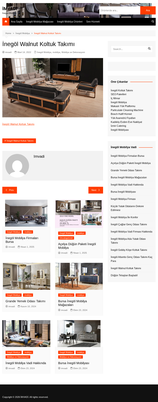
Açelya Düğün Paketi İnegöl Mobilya (131, 163)
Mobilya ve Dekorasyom (73, 52)
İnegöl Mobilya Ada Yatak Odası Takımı (128, 241)
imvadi (8, 52)
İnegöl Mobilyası (120, 130)
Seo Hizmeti (93, 21)
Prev (11, 190)
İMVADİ (9, 8)
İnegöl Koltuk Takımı (122, 90)
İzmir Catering (118, 126)
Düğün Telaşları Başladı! (124, 275)
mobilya (56, 52)
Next (93, 190)
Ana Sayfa (16, 21)
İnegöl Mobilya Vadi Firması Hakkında (131, 231)
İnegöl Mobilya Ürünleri (70, 21)
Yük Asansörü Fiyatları (123, 118)
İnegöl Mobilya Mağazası (39, 21)
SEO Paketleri (118, 94)
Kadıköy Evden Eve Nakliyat (126, 122)
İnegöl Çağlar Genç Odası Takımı (129, 224)
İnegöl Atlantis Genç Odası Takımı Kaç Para (131, 259)
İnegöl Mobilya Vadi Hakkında (26, 363)
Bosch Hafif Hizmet (121, 114)
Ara (148, 10)
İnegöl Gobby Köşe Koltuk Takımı (129, 250)
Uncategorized (66, 238)
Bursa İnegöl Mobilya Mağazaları (129, 177)
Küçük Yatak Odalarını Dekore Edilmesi (127, 208)
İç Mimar (115, 98)
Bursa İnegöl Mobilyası (73, 363)
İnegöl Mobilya (44, 52)
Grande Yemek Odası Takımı (26, 301)
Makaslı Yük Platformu (123, 106)
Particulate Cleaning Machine (127, 110)
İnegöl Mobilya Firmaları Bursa (127, 156)
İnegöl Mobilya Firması (123, 199)
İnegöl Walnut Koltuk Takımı (18, 124)
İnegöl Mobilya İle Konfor (124, 217)
